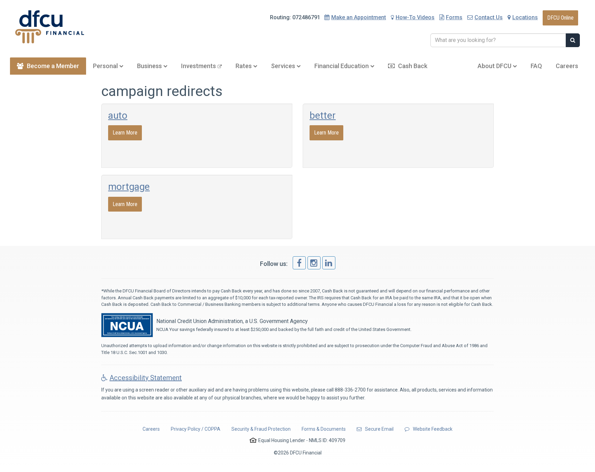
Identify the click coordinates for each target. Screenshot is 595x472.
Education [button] (342, 65)
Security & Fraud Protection (261, 429)
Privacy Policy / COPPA (195, 429)
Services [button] (283, 65)
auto (117, 115)
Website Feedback (432, 429)
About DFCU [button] (495, 65)
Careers (567, 65)
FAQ (536, 65)
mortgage (129, 186)
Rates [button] (244, 65)
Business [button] (150, 65)
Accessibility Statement (145, 378)
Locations (525, 17)
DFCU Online (560, 17)
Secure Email (379, 429)
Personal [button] (106, 65)
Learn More (125, 132)
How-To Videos (415, 17)
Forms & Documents (324, 429)
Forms (454, 17)
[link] (299, 262)
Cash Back (412, 65)
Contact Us (488, 17)
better (323, 115)
